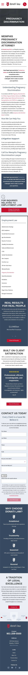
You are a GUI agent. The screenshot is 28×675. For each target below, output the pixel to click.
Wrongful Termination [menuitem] (7, 293)
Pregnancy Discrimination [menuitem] (8, 272)
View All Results (14, 340)
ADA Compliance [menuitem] (6, 230)
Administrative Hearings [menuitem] (7, 227)
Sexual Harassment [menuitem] (6, 286)
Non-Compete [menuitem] (5, 258)
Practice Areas (13, 658)
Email (2, 451)
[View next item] (15, 336)
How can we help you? (6, 465)
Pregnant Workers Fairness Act (14, 96)
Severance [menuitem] (4, 283)
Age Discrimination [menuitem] (6, 237)
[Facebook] (16, 667)
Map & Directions (14, 645)
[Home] (13, 4)
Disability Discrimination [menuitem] (7, 244)
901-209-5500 (14, 633)
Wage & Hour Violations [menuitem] (7, 290)
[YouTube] (12, 667)
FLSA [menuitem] (3, 251)
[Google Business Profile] (19, 667)
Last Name (4, 438)
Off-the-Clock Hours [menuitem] (6, 265)
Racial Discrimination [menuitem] (7, 276)
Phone (3, 445)
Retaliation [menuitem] (4, 279)
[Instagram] (8, 667)
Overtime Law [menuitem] (5, 262)
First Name (4, 431)
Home (14, 652)
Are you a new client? (6, 458)
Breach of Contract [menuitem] (6, 241)
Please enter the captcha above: (9, 478)
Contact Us (14, 607)
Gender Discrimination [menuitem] (7, 255)
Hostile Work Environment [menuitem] (8, 234)
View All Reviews (14, 404)
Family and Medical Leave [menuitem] (8, 248)
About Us (14, 655)
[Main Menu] (2, 4)
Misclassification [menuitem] (6, 269)
